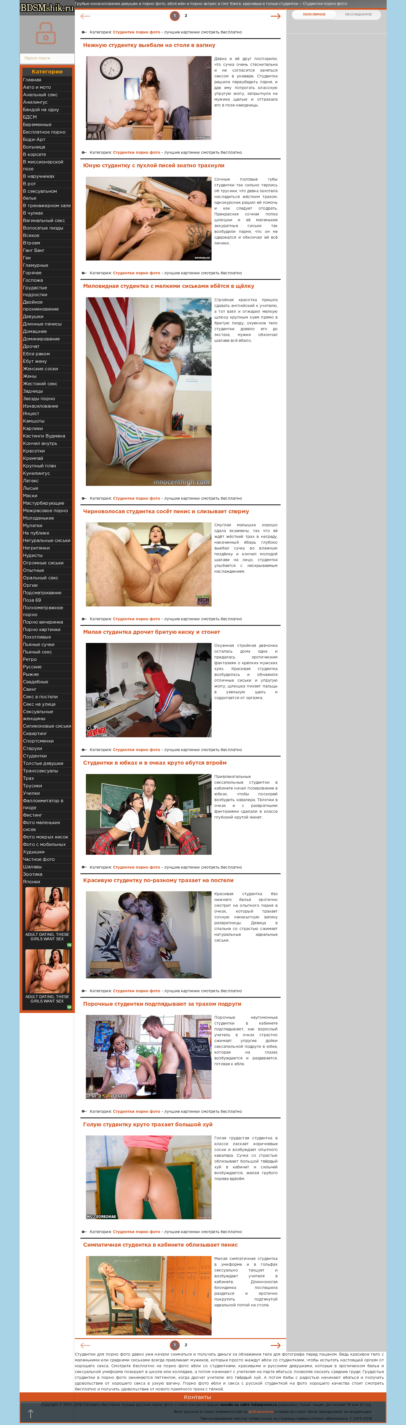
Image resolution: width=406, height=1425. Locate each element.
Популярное (314, 14)
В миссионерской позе (43, 165)
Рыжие (31, 675)
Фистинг (32, 815)
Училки (31, 793)
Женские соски (40, 369)
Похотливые (37, 637)
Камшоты (33, 421)
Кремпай (33, 459)
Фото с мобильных (44, 845)
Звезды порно (39, 399)
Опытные (33, 571)
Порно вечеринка (43, 622)
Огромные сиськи (43, 563)
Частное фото (39, 860)
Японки (31, 882)
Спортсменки (38, 741)
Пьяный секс (37, 652)
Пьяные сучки (38, 645)
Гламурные (35, 266)
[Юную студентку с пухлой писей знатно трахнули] (148, 218)
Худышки (33, 852)
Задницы (33, 391)
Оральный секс (40, 578)
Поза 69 (32, 600)
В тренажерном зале (47, 206)
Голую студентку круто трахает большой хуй (148, 1124)
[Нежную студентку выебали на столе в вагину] (148, 98)
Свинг (29, 689)
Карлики (33, 429)
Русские (32, 667)
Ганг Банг (34, 251)
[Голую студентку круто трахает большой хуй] (148, 1177)
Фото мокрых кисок (45, 837)
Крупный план (39, 466)
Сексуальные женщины (38, 715)
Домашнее (35, 332)
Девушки (33, 317)
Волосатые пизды (43, 228)
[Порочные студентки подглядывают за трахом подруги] (148, 1057)
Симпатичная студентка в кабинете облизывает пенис (160, 1244)
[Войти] (46, 33)
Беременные (37, 125)
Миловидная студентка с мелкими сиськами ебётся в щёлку (168, 286)
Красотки (34, 451)
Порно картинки (41, 630)
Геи (27, 258)
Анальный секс (40, 95)
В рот (29, 184)
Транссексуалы (40, 771)
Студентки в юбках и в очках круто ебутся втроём (155, 762)
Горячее (32, 273)
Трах (28, 779)
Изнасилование (40, 406)
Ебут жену (35, 361)
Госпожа (33, 280)
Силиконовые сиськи (47, 726)
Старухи (32, 749)
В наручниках (38, 176)
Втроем (31, 243)
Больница (34, 147)
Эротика (32, 874)
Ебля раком (36, 354)
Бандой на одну (41, 110)
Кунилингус (36, 473)
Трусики (32, 786)
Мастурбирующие (43, 503)
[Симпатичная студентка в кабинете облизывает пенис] (148, 1296)
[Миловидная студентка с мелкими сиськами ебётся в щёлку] (148, 391)
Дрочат (31, 347)
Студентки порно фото (136, 32)
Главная (32, 80)
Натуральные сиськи (46, 541)
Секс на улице (39, 704)
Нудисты (33, 556)
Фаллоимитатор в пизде (43, 804)
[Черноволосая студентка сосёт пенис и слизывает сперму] (148, 564)
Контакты (197, 1397)
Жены (29, 376)
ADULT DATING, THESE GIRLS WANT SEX (47, 936)
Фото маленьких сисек (41, 826)
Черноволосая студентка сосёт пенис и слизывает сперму (166, 511)
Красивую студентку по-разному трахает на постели (158, 880)
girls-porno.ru (261, 1411)
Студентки (35, 756)
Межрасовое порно (45, 511)
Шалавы (32, 867)
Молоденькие (38, 518)
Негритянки (36, 548)
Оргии (30, 585)
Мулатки (32, 526)
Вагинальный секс (44, 221)
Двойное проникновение (41, 305)
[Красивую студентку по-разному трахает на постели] (148, 934)
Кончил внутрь (40, 444)
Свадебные (35, 682)
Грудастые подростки (35, 291)
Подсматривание (42, 593)
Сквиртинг (35, 734)
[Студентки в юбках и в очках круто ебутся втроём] (148, 814)
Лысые (30, 488)
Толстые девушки (43, 764)
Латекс (31, 481)
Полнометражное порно (43, 611)
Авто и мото (37, 87)
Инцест (31, 414)
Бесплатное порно (44, 132)
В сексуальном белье (40, 194)
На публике (36, 533)
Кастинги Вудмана (44, 436)
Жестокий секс (40, 384)
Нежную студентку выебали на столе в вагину (149, 45)
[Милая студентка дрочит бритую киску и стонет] (148, 690)
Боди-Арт (34, 140)
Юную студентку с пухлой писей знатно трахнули (154, 165)
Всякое (31, 236)
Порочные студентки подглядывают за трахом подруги (162, 1004)
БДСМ (30, 117)
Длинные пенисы (42, 324)
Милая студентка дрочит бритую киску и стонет (151, 632)
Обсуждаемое (358, 14)
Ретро (30, 660)
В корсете (34, 155)
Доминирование (41, 339)
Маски (30, 496)
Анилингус (35, 102)
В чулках (33, 213)
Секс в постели (40, 697)
